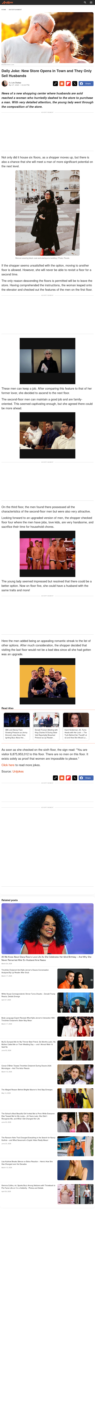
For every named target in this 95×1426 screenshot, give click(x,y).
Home (3, 9)
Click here (7, 765)
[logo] (7, 2)
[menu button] (91, 2)
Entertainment (15, 9)
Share (88, 83)
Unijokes (18, 771)
